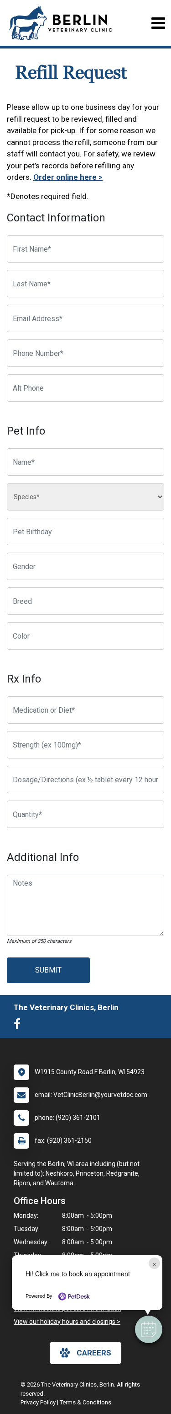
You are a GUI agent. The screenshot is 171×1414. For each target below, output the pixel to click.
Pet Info (26, 431)
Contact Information (56, 217)
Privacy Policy (38, 1402)
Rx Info (24, 678)
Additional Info (43, 857)
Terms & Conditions (85, 1402)
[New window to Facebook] (19, 1026)
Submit (48, 970)
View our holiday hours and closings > (67, 1321)
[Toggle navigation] (158, 23)
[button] (148, 1329)
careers (94, 1352)
